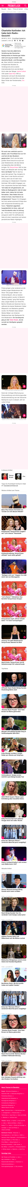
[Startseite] (14, 6)
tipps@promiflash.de (11, 485)
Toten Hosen (13, 320)
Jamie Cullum (21, 71)
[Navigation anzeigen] (2, 5)
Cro (23, 80)
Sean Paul (12, 74)
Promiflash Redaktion (19, 38)
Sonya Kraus (14, 167)
